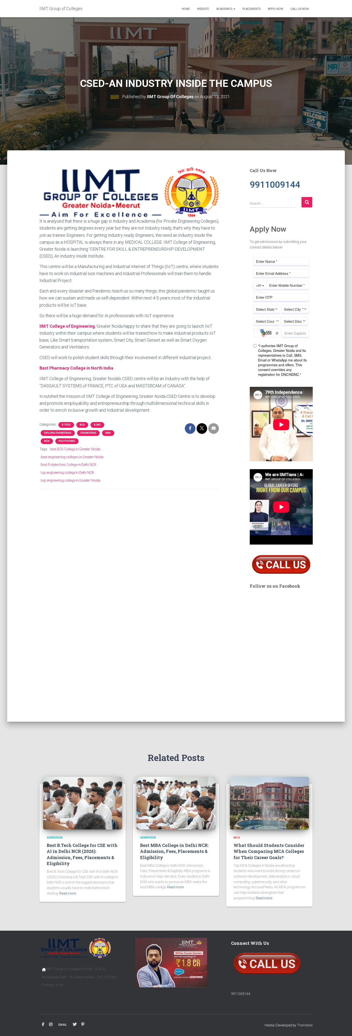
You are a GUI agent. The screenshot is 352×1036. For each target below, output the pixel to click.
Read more (67, 893)
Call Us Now (299, 9)
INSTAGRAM (51, 1024)
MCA (47, 441)
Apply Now (275, 9)
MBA (108, 433)
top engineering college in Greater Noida (70, 480)
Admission (54, 837)
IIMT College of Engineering (67, 326)
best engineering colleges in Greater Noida (72, 457)
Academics (224, 9)
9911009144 (240, 994)
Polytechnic (67, 441)
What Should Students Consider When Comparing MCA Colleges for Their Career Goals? (268, 851)
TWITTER (74, 1024)
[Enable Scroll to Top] (342, 1026)
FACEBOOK (43, 1024)
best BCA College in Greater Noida (75, 449)
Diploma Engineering (57, 433)
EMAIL (62, 1024)
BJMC (97, 424)
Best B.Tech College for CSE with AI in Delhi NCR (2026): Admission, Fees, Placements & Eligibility (82, 854)
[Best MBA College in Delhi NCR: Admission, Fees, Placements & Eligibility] (176, 803)
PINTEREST (83, 1024)
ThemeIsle (304, 1025)
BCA (82, 424)
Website (203, 9)
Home (186, 9)
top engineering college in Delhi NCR (67, 472)
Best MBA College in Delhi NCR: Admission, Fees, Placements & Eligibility (174, 851)
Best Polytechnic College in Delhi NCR (68, 465)
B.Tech (66, 424)
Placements (252, 9)
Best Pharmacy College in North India (76, 368)
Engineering (88, 433)
